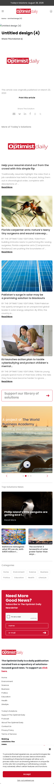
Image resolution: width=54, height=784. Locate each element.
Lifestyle (42, 577)
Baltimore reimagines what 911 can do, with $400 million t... (13, 549)
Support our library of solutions (21, 395)
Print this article (27, 97)
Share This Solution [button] (11, 39)
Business (44, 572)
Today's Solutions (9, 711)
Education (19, 577)
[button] (49, 748)
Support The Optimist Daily (13, 715)
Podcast (5, 718)
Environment (19, 572)
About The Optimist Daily (12, 722)
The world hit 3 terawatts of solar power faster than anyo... (38, 550)
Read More (7, 187)
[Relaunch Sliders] (31, 476)
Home (4, 19)
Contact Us (6, 726)
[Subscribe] (23, 476)
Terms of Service (9, 734)
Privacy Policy (8, 730)
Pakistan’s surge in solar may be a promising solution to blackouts (23, 296)
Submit (44, 633)
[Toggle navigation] (3, 11)
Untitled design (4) (15, 19)
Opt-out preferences (25, 780)
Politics (6, 577)
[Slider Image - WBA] (26, 476)
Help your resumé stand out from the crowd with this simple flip (25, 166)
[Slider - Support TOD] (28, 476)
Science (32, 572)
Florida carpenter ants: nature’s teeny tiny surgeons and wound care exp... (26, 231)
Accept (27, 774)
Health (31, 577)
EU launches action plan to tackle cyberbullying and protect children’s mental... (25, 363)
